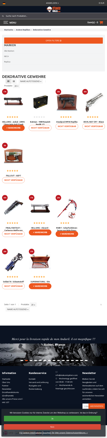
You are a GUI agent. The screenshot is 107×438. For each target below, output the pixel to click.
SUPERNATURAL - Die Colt (40, 283)
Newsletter (6, 389)
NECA (6, 56)
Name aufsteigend (30, 81)
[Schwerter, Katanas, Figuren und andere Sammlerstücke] (53, 9)
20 (15, 86)
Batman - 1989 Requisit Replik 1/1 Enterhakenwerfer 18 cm (40, 124)
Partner (5, 385)
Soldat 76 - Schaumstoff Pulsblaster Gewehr (13, 283)
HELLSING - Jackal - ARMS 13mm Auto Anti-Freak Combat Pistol (13, 124)
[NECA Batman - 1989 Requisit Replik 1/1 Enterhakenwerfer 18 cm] (40, 102)
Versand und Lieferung (38, 382)
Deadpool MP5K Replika (66, 122)
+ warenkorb (13, 128)
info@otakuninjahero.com (67, 375)
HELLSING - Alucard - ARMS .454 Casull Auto (40, 229)
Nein (52, 427)
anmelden (52, 3)
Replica (7, 61)
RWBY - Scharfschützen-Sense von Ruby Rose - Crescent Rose (67, 230)
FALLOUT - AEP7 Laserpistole (13, 177)
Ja (52, 418)
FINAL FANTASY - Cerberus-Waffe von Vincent (13, 230)
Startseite (6, 379)
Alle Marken (9, 51)
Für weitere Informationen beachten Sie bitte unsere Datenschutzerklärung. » (54, 433)
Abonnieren (96, 406)
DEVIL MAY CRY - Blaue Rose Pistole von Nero (93, 123)
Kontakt (32, 379)
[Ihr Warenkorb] (101, 22)
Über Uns (6, 382)
